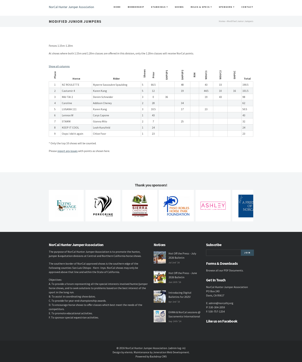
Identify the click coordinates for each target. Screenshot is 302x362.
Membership (136, 7)
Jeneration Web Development (171, 352)
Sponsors (226, 7)
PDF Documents (233, 270)
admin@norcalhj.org (221, 303)
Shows (179, 7)
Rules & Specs (200, 7)
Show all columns (59, 66)
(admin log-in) (176, 348)
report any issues (67, 151)
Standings (158, 7)
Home (117, 7)
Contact (247, 7)
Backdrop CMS (158, 356)
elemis (129, 352)
